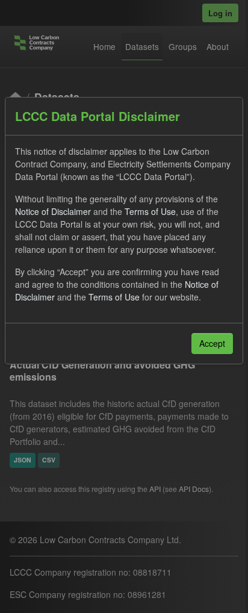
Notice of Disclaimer (53, 211)
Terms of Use (150, 211)
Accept (212, 343)
